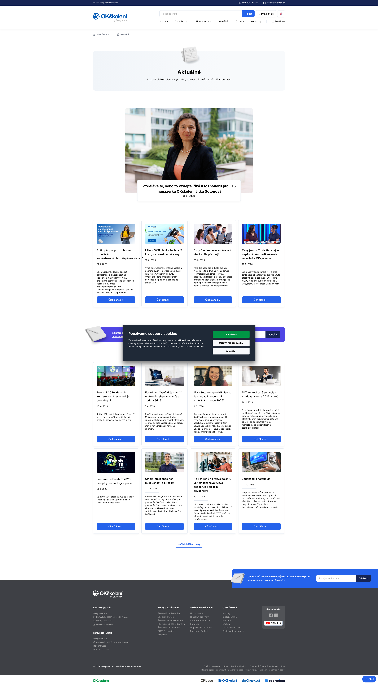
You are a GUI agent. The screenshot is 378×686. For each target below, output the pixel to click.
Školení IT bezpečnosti (169, 627)
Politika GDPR (237, 666)
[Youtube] (273, 623)
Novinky (226, 613)
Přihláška (194, 624)
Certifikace (181, 21)
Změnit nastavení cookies (216, 666)
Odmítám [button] (231, 351)
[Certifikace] (189, 21)
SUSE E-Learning (166, 631)
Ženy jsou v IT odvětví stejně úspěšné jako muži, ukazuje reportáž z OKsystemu (260, 254)
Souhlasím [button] (231, 334)
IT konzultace (203, 21)
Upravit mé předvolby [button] (231, 342)
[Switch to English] (281, 13)
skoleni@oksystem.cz (275, 3)
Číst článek (115, 299)
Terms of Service (270, 670)
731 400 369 (250, 3)
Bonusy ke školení (198, 631)
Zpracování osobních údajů (263, 666)
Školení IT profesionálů (169, 613)
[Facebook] (271, 615)
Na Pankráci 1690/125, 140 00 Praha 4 (112, 617)
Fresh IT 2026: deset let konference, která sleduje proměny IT (113, 396)
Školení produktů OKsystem (171, 624)
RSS (283, 666)
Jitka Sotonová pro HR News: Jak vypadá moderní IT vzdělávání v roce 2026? (212, 396)
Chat (371, 679)
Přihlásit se (267, 13)
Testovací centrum (231, 627)
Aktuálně (223, 21)
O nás (239, 21)
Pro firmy (107, 3)
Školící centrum (230, 617)
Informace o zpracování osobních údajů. (266, 580)
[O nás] (244, 21)
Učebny (226, 624)
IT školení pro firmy (199, 617)
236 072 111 (107, 621)
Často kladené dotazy (233, 631)
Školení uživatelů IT (167, 617)
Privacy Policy (251, 670)
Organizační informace (201, 627)
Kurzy (162, 21)
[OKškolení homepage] (108, 594)
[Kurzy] (168, 21)
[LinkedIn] (276, 615)
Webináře (162, 634)
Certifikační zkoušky (200, 620)
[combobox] (207, 13)
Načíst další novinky (189, 544)
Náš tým (227, 620)
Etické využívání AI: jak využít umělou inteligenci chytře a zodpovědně (163, 396)
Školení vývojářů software (170, 620)
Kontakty (256, 21)
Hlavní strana (103, 34)
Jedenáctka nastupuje (256, 478)
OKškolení (110, 17)
